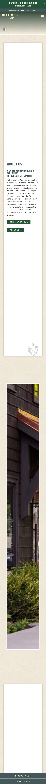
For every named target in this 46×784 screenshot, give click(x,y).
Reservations (22, 776)
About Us (14, 230)
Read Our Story (18, 222)
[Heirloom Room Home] (10, 16)
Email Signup (22, 781)
